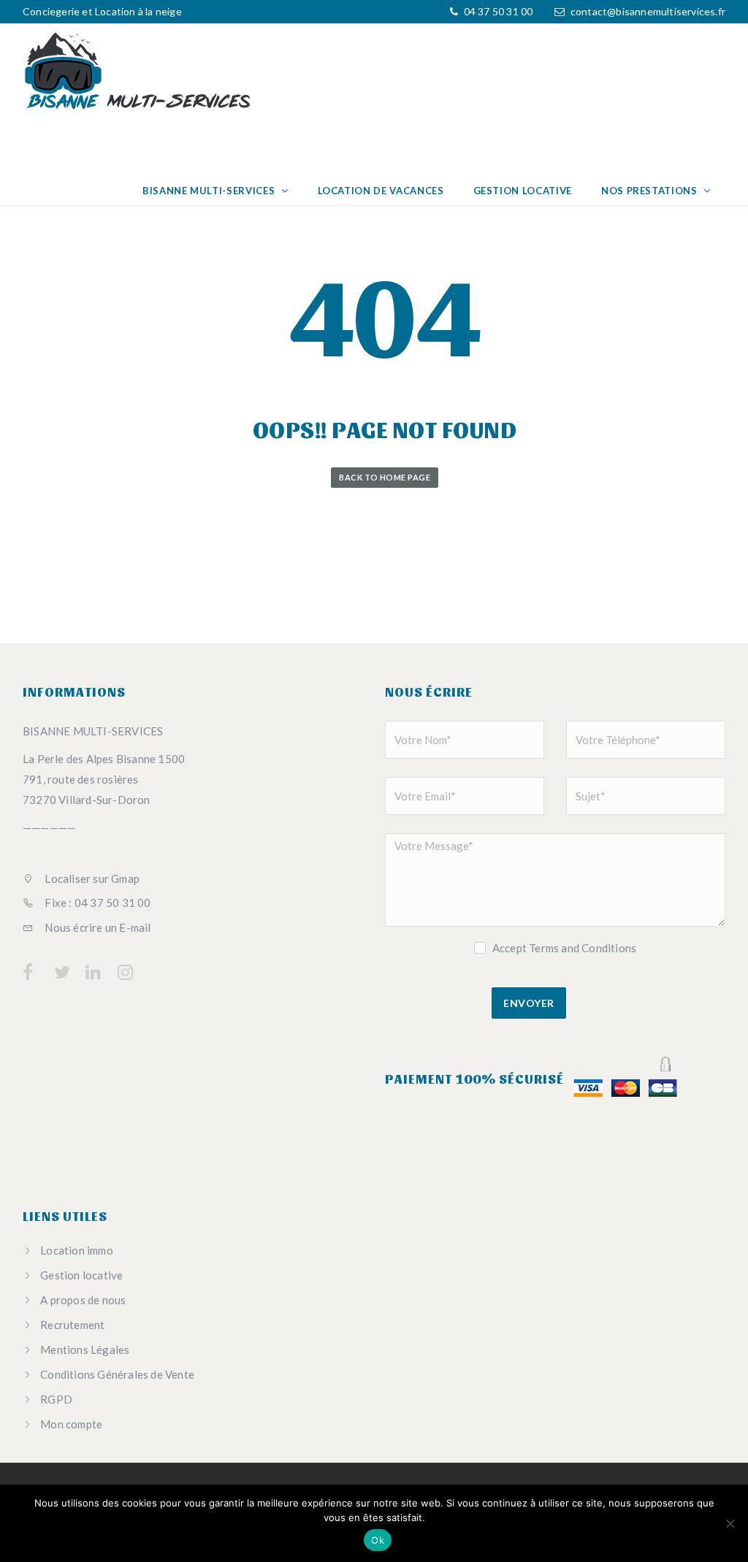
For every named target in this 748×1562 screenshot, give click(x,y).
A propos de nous (83, 1299)
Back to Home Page (384, 477)
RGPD (56, 1399)
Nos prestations (650, 190)
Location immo (76, 1250)
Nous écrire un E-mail (96, 927)
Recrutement (72, 1324)
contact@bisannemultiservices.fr (647, 11)
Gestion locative (522, 190)
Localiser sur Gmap (91, 878)
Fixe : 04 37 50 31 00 (96, 902)
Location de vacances (381, 190)
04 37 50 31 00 (497, 11)
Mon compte (71, 1424)
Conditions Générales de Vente (117, 1374)
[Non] (729, 1523)
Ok (377, 1540)
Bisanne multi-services (210, 190)
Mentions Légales (84, 1349)
